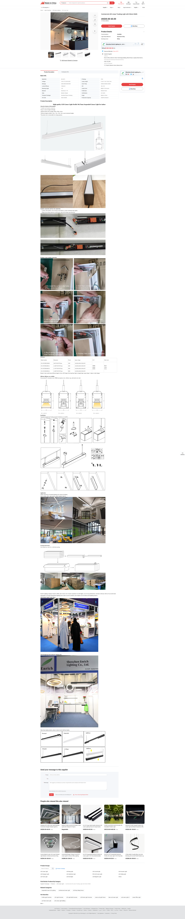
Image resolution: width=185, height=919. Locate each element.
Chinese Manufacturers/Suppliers (75, 908)
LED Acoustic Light (123, 871)
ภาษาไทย (116, 910)
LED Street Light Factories (86, 897)
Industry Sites (101, 908)
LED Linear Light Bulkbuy (59, 900)
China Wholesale (86, 908)
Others (120, 876)
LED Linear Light (65, 10)
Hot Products (57, 908)
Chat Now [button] (134, 26)
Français (73, 910)
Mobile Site (124, 908)
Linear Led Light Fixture (100, 897)
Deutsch (89, 910)
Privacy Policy (114, 913)
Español (63, 910)
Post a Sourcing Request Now (80, 794)
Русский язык (79, 910)
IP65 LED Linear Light (97, 874)
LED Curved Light (96, 871)
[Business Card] (142, 78)
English (58, 910)
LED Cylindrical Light (71, 874)
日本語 (108, 910)
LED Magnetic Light (96, 876)
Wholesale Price (94, 908)
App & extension (127, 7)
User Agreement (100, 913)
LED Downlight (69, 876)
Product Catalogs (61, 868)
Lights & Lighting (47, 10)
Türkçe (120, 910)
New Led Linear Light (113, 897)
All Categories (45, 7)
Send (51, 794)
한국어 (104, 910)
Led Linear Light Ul (125, 897)
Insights (129, 908)
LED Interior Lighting (56, 10)
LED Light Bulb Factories (71, 897)
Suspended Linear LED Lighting (49, 890)
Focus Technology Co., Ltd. (83, 913)
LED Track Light (43, 876)
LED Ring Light (69, 871)
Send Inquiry (111, 26)
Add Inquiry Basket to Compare (69, 60)
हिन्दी (112, 910)
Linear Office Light (136, 897)
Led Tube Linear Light (46, 900)
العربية (100, 910)
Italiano (85, 910)
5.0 (127, 74)
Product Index (117, 908)
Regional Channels (109, 908)
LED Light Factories (58, 897)
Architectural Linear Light (64, 890)
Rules (143, 7)
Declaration (107, 913)
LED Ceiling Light (122, 874)
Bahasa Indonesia (132, 910)
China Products (64, 908)
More (41, 903)
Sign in (143, 3)
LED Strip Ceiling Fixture (78, 890)
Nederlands (95, 910)
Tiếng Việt (126, 910)
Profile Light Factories (46, 897)
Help (119, 7)
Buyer (111, 7)
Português (68, 910)
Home (41, 10)
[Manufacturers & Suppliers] (48, 2)
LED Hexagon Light (44, 874)
